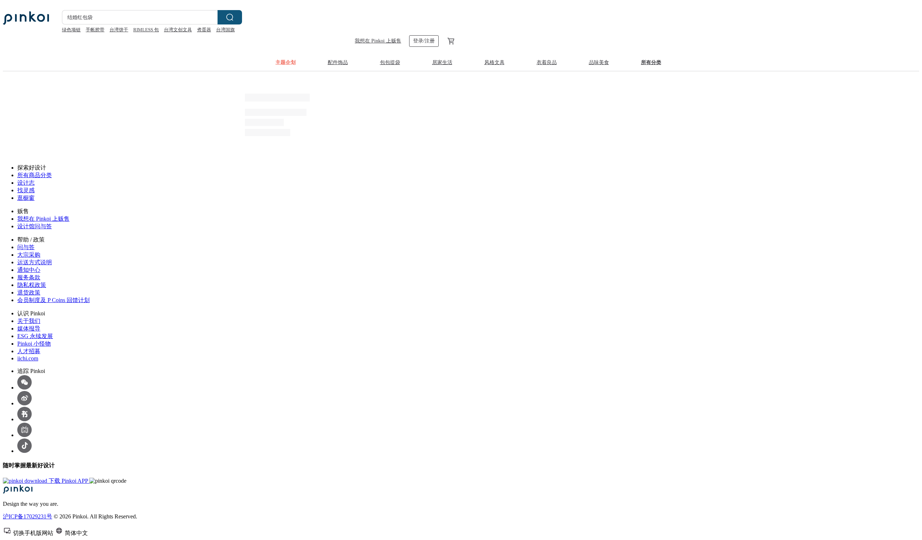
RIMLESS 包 (146, 29)
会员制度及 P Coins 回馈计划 (53, 300)
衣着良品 (547, 62)
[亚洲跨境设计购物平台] (26, 18)
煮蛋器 (204, 29)
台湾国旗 (225, 29)
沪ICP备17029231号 (27, 516)
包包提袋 (390, 62)
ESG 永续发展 (35, 336)
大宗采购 (28, 255)
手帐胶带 (95, 29)
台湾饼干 (118, 29)
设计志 (26, 183)
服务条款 (28, 277)
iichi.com (27, 358)
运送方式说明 (34, 262)
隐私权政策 (31, 285)
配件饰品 (338, 62)
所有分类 (651, 62)
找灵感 (26, 190)
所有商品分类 (34, 175)
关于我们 (28, 321)
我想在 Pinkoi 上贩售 (378, 41)
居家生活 (442, 62)
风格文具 (494, 62)
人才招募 (28, 351)
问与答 (26, 247)
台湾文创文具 (178, 29)
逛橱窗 (26, 198)
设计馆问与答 (34, 226)
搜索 (230, 17)
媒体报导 (28, 328)
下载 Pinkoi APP (68, 481)
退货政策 (28, 292)
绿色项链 (71, 29)
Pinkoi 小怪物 (34, 344)
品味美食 (599, 62)
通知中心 (28, 270)
